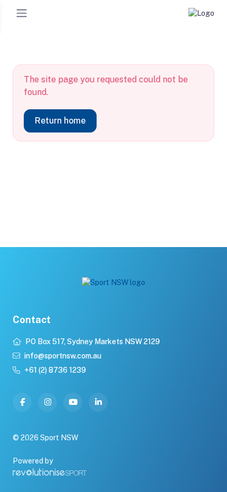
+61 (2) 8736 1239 (55, 370)
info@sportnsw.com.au (62, 356)
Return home (60, 121)
